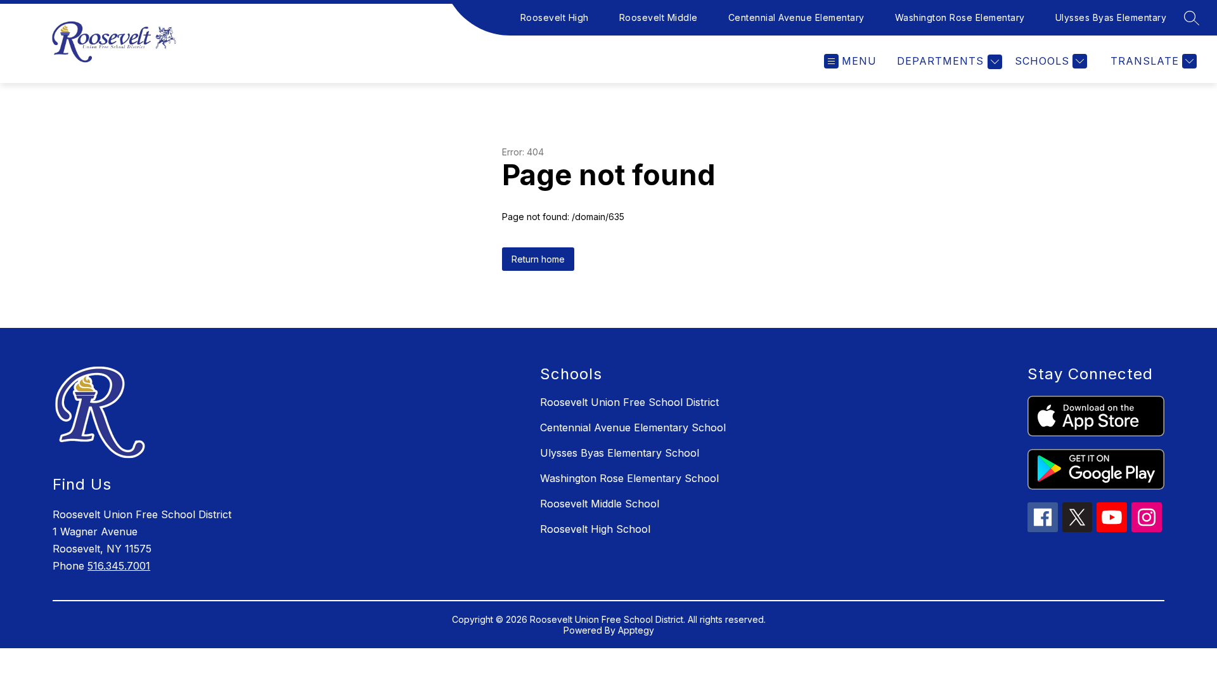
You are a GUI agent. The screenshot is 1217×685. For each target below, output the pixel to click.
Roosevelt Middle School (599, 503)
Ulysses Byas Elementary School (619, 453)
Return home (538, 259)
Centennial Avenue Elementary (796, 17)
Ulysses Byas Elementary (1111, 17)
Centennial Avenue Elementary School (633, 427)
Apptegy (636, 630)
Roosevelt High (554, 17)
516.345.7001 (118, 565)
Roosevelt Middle (658, 17)
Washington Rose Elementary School (629, 478)
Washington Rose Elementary (960, 17)
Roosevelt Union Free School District (629, 402)
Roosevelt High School (595, 529)
